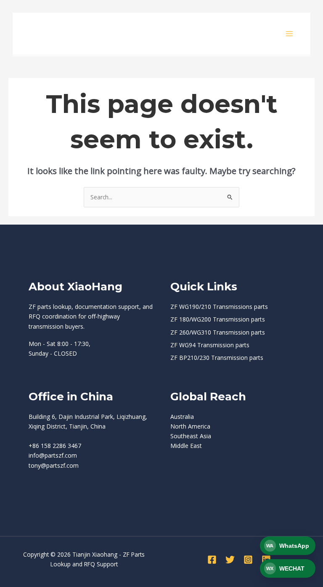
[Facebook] (212, 559)
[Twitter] (230, 559)
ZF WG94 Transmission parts (209, 345)
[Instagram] (248, 559)
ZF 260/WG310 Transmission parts (217, 332)
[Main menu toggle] (289, 33)
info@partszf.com (53, 455)
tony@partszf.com (54, 465)
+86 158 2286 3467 (55, 446)
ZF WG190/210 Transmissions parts (219, 307)
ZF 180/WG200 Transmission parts (217, 319)
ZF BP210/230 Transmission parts (216, 358)
